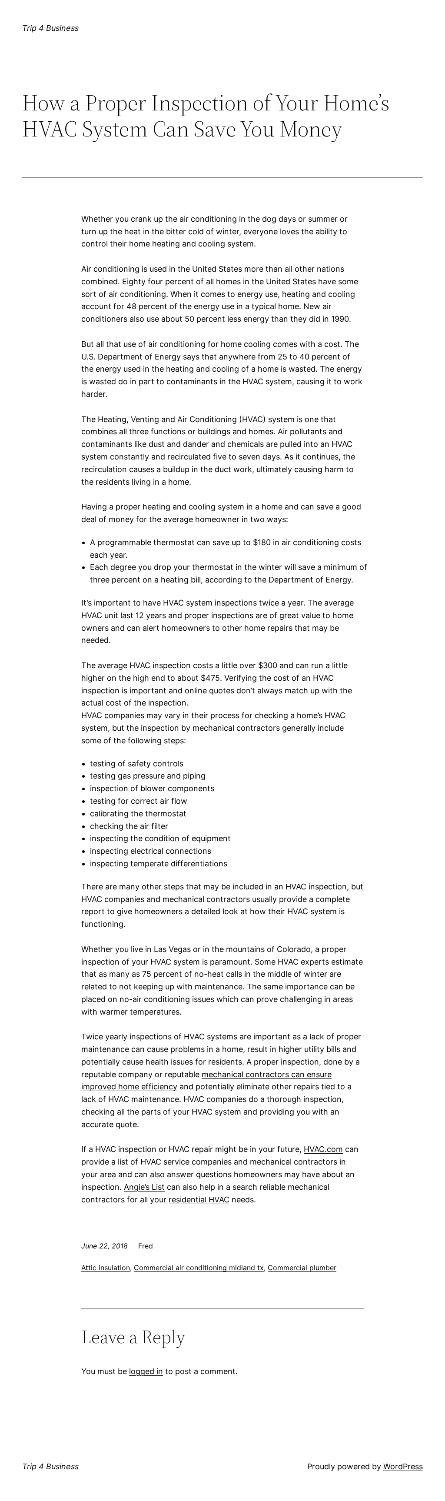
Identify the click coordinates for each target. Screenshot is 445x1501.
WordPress (403, 1466)
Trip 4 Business (50, 28)
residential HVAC (199, 1199)
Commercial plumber (302, 1267)
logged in (146, 1371)
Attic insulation (105, 1267)
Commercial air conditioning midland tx (199, 1267)
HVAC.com (323, 1149)
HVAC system (188, 602)
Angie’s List (144, 1186)
